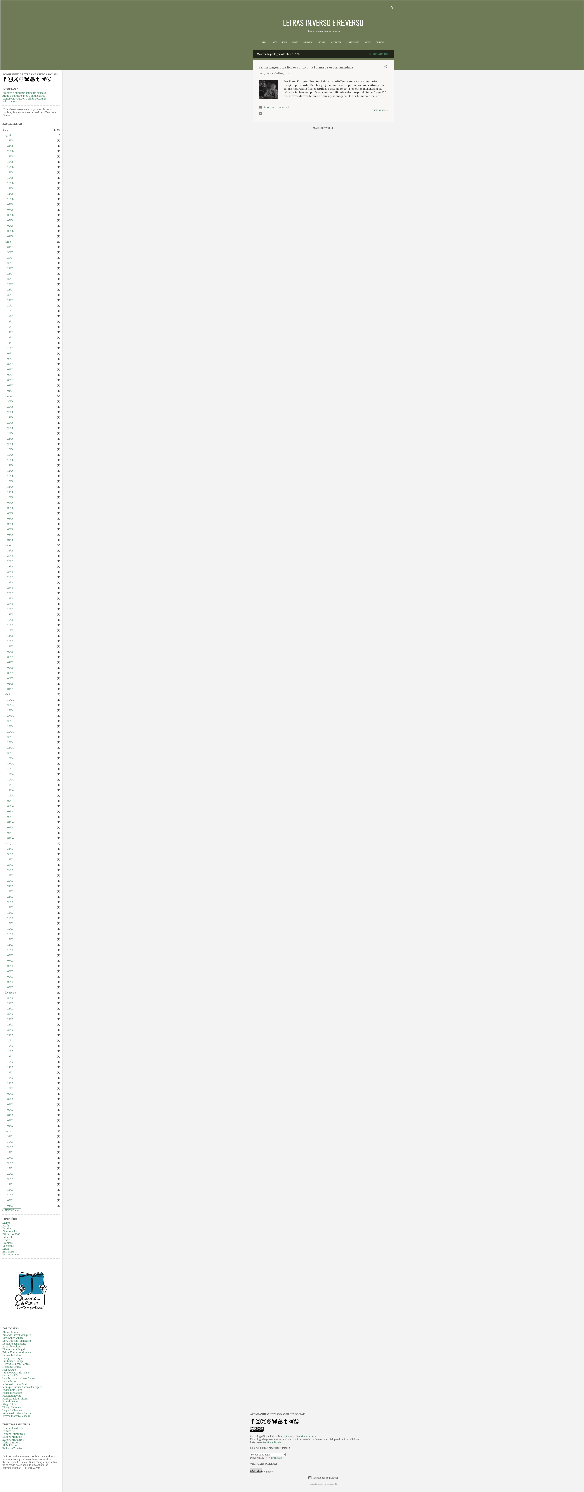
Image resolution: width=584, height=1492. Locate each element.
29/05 (10, 561)
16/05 (10, 619)
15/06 (10, 476)
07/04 (10, 811)
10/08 (10, 199)
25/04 (10, 726)
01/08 (10, 236)
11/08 (10, 193)
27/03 (10, 870)
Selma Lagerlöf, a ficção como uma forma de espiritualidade (306, 67)
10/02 (10, 1088)
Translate (276, 1457)
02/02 (10, 1125)
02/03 (10, 987)
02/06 (10, 534)
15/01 (10, 1189)
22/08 (10, 140)
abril (7, 694)
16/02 (10, 1061)
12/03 (10, 939)
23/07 (10, 289)
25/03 (10, 880)
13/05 (10, 635)
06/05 (10, 667)
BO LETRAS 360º (336, 42)
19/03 (10, 907)
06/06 (10, 513)
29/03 (10, 859)
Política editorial (272, 1442)
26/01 (10, 1163)
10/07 (10, 348)
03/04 (10, 827)
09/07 (10, 353)
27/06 (10, 417)
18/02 (10, 1051)
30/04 (10, 699)
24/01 (10, 1173)
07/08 (10, 209)
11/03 (10, 944)
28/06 (10, 412)
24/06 (10, 433)
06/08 (10, 215)
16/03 (10, 923)
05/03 (10, 971)
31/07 (10, 247)
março (8, 843)
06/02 (10, 1104)
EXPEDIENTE (380, 42)
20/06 (10, 449)
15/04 (10, 774)
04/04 (10, 822)
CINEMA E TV (307, 42)
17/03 (10, 918)
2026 (5, 129)
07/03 (10, 960)
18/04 (10, 758)
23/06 (10, 438)
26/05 (10, 577)
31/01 (10, 1136)
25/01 (10, 1168)
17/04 (10, 763)
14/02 (10, 1067)
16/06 (10, 470)
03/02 (10, 1120)
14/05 (10, 630)
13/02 (10, 1072)
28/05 (10, 566)
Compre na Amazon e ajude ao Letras (24, 98)
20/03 (10, 902)
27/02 (10, 1003)
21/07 (10, 300)
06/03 (10, 966)
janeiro (9, 1131)
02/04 (10, 832)
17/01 (10, 1184)
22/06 (10, 444)
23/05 (10, 587)
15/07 (10, 326)
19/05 (10, 609)
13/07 (10, 337)
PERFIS (284, 42)
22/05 (10, 593)
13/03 (10, 934)
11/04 (10, 790)
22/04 (10, 742)
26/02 (10, 1008)
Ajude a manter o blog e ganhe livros (23, 95)
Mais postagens (323, 128)
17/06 (10, 465)
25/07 (10, 279)
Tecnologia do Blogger (325, 1477)
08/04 (10, 806)
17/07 (10, 316)
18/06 (10, 460)
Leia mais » (380, 110)
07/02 (10, 1099)
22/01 (10, 1179)
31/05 (10, 550)
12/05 (10, 641)
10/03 (10, 950)
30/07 (10, 252)
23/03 (10, 891)
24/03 (10, 886)
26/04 (10, 721)
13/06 (10, 481)
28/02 (10, 998)
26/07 (10, 273)
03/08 (10, 231)
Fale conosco (9, 101)
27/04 (10, 715)
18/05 (10, 614)
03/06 (10, 529)
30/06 (10, 401)
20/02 (10, 1040)
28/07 (10, 263)
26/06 (10, 422)
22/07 (10, 295)
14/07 (10, 332)
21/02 (10, 1035)
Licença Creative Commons (302, 1436)
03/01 (10, 1205)
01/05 (10, 689)
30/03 (10, 854)
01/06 (10, 540)
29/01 (10, 1147)
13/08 (10, 183)
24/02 (10, 1019)
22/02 (10, 1029)
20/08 (10, 151)
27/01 (10, 1157)
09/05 (10, 651)
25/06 (10, 428)
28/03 (10, 864)
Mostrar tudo (379, 54)
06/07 (10, 369)
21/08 (10, 145)
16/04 (10, 769)
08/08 (10, 204)
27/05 (10, 571)
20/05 (10, 603)
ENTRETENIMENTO (353, 42)
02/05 (10, 683)
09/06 (10, 502)
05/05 (10, 673)
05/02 (10, 1109)
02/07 (10, 385)
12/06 (10, 486)
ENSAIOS (295, 42)
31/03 (10, 848)
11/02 (10, 1083)
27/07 (10, 268)
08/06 (10, 508)
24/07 (10, 284)
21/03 (10, 896)
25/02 (10, 1014)
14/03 (10, 928)
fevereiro (10, 992)
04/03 (10, 976)
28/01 (10, 1152)
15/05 (10, 625)
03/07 (10, 380)
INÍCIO (264, 42)
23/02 (10, 1024)
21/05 (10, 598)
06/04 (10, 816)
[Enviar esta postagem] (260, 114)
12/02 (10, 1077)
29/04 (10, 705)
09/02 (10, 1093)
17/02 (10, 1056)
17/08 (10, 167)
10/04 (10, 795)
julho (8, 241)
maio (8, 545)
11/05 (10, 646)
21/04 (10, 747)
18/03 (10, 912)
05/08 (10, 220)
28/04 (10, 710)
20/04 (10, 753)
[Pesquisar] (392, 8)
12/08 (10, 188)
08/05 (10, 657)
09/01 (10, 1200)
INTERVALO (321, 42)
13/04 (10, 785)
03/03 (10, 982)
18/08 (10, 161)
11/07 (10, 342)
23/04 (10, 737)
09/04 (10, 800)
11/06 (10, 492)
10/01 (10, 1195)
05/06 (10, 518)
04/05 (10, 678)
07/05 (10, 662)
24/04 (10, 731)
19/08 (10, 156)
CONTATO (368, 42)
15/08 (10, 172)
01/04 (10, 838)
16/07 (10, 321)
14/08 (10, 177)
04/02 (10, 1115)
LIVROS (274, 42)
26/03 (10, 875)
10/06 (10, 497)
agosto (8, 135)
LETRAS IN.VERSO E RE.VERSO (323, 22)
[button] (386, 67)
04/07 (10, 374)
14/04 (10, 779)
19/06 (10, 454)
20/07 (10, 305)
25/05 (10, 582)
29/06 (10, 406)
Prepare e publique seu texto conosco (24, 92)
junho (8, 396)
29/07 (10, 257)
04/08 (10, 225)
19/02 (10, 1045)
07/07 (10, 364)
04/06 (10, 524)
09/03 (10, 955)
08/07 (10, 358)
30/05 (10, 555)
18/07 (10, 311)
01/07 (10, 390)
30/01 (10, 1141)
